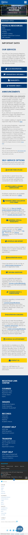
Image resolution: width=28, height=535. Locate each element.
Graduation (5, 417)
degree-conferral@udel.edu (17, 283)
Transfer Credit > (14, 86)
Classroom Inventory (7, 458)
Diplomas (4, 419)
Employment (3, 493)
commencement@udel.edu (12, 302)
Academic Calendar (5, 468)
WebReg (4, 31)
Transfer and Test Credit (14, 214)
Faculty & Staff (10, 466)
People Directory (4, 509)
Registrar (4, 463)
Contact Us (15, 360)
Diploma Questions (15, 272)
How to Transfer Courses (8, 442)
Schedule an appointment (14, 339)
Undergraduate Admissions (5, 497)
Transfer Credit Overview (9, 441)
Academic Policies (7, 421)
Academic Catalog (7, 33)
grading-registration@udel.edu (16, 328)
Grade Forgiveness (7, 406)
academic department (11, 325)
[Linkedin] (13, 530)
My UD (2, 511)
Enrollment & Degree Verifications (15, 187)
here (21, 121)
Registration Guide (7, 390)
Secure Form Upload (14, 170)
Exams (4, 396)
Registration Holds (15, 257)
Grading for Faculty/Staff (9, 408)
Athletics (2, 488)
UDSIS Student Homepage (13, 265)
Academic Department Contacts (11, 35)
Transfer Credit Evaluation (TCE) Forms (15, 201)
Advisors (16, 466)
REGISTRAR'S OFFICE (8, 20)
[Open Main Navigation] (25, 2)
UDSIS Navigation (7, 431)
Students (3, 466)
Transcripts (5, 415)
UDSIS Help (5, 429)
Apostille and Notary (15, 241)
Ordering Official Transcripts (15, 220)
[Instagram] (7, 530)
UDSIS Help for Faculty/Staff (9, 454)
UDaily (2, 489)
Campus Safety (3, 513)
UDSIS (3, 28)
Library (2, 502)
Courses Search (6, 29)
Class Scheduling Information (10, 456)
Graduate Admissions (4, 498)
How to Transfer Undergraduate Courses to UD (11, 209)
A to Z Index (3, 514)
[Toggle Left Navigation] (25, 20)
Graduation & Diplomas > (15, 74)
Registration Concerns (14, 314)
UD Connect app (22, 150)
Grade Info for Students (8, 404)
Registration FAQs (7, 392)
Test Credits (5, 444)
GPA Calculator (6, 37)
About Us (22, 466)
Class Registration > (15, 69)
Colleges (2, 500)
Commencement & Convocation (15, 292)
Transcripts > (15, 80)
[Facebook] (10, 530)
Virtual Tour (3, 491)
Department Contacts (8, 433)
